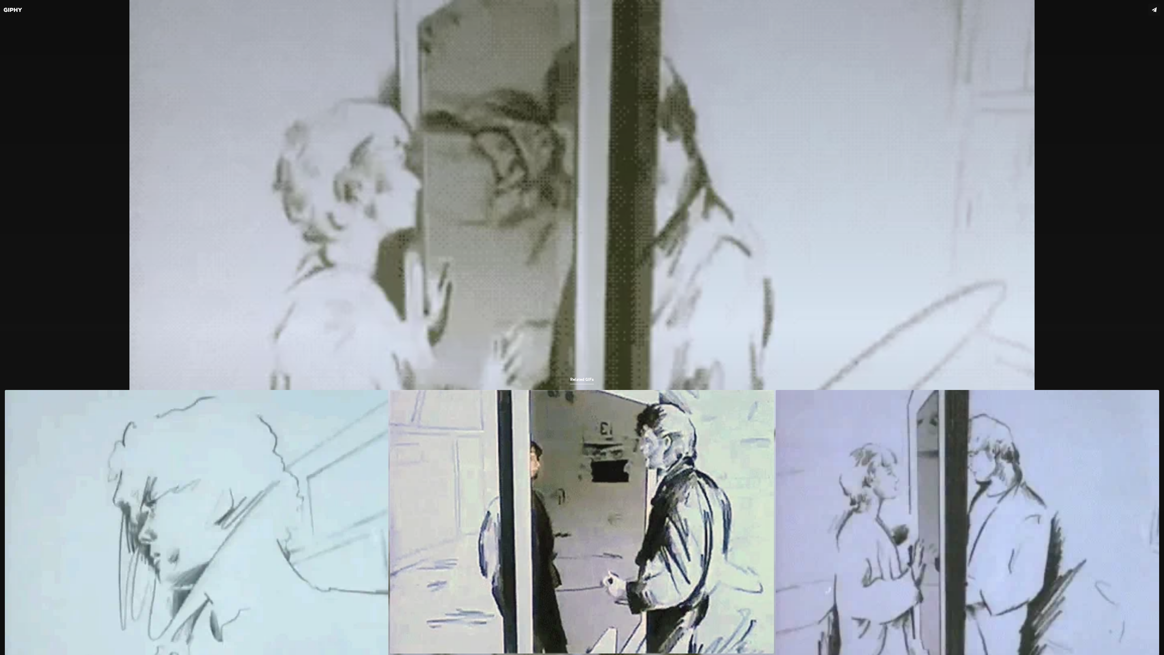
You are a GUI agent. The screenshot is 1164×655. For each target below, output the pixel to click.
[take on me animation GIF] (582, 327)
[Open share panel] (1154, 10)
